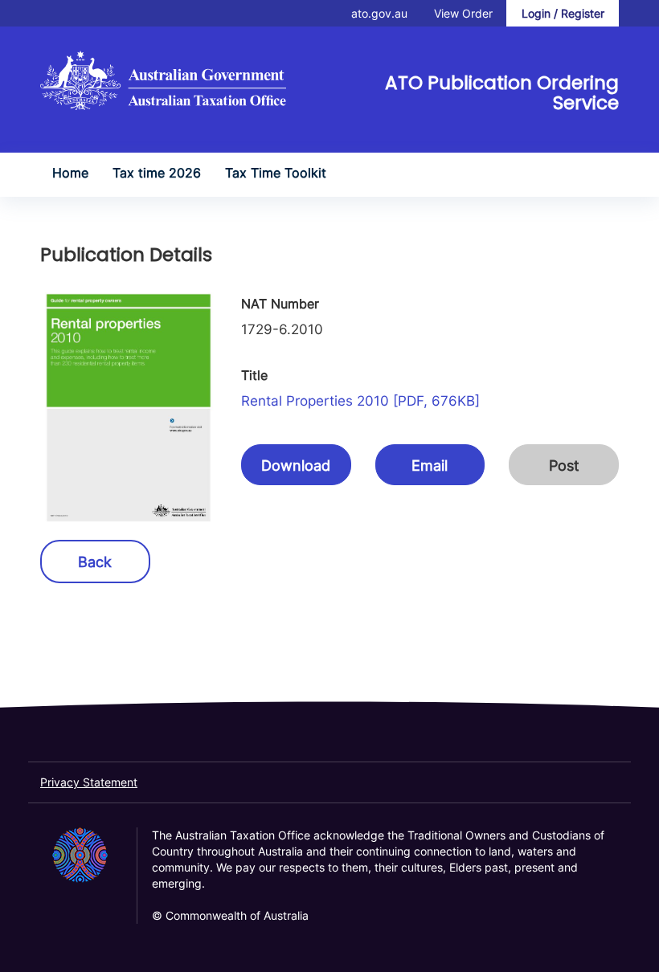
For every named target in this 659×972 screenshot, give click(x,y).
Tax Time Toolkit (275, 173)
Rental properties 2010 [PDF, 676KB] (360, 401)
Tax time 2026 (157, 173)
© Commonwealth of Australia (230, 915)
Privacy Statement (88, 782)
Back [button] (95, 561)
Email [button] (429, 465)
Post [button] (564, 465)
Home (70, 173)
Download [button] (295, 465)
